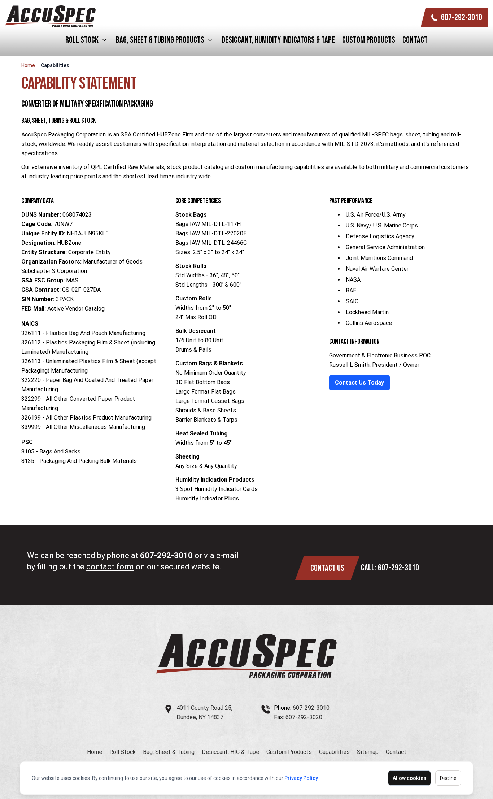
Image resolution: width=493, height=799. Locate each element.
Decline (448, 778)
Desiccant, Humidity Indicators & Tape (278, 40)
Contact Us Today (359, 382)
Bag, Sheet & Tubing (169, 751)
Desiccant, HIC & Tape (230, 751)
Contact (415, 40)
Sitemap (368, 751)
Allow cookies (409, 778)
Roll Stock (82, 40)
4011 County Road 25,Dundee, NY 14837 (204, 712)
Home (28, 65)
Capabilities (334, 751)
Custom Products (368, 40)
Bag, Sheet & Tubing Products (160, 40)
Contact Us (327, 568)
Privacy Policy (301, 778)
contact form (110, 566)
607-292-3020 (303, 717)
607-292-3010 (461, 17)
